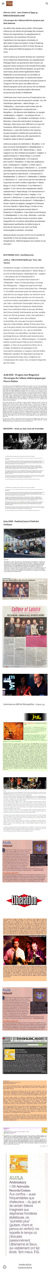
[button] (3, 3)
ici (43, 704)
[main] (25, 128)
